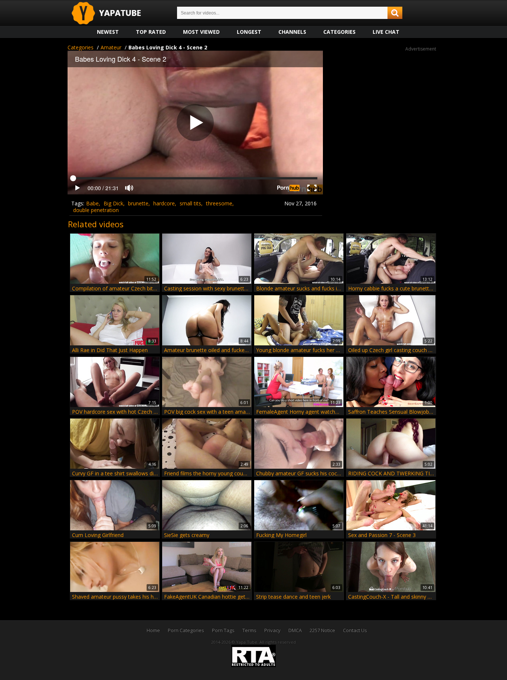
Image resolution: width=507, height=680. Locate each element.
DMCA (295, 630)
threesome (219, 203)
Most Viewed (201, 31)
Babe (92, 203)
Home (153, 630)
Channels (292, 31)
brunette (138, 203)
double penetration (96, 210)
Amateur (111, 47)
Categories (339, 31)
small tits (190, 203)
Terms (249, 630)
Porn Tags (223, 630)
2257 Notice (322, 630)
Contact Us (355, 630)
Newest (108, 31)
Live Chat (386, 31)
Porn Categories (186, 630)
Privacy (272, 630)
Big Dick (113, 203)
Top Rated (151, 31)
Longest (249, 31)
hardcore (164, 203)
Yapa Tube (112, 13)
